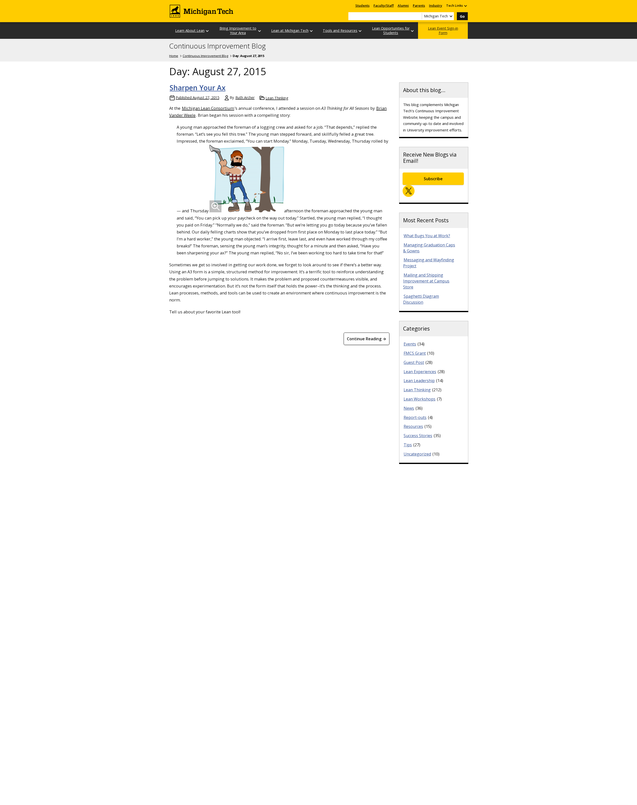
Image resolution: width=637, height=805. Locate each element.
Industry (435, 5)
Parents (419, 5)
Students (362, 5)
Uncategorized (417, 454)
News (409, 408)
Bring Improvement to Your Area (237, 30)
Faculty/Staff (383, 5)
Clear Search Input (418, 16)
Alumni (403, 5)
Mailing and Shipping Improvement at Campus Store (426, 281)
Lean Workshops (419, 399)
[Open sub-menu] (465, 5)
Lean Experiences (420, 371)
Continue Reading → (366, 339)
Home (173, 56)
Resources (413, 426)
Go (462, 16)
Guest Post (414, 362)
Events (410, 344)
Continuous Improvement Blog (217, 46)
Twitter (409, 191)
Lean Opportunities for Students (391, 30)
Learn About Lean (190, 30)
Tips (408, 445)
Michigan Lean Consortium (208, 108)
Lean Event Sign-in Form (443, 30)
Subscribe (433, 178)
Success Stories (418, 435)
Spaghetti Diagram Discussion (421, 299)
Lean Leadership (419, 380)
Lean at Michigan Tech (290, 30)
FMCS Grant (415, 353)
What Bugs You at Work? (427, 235)
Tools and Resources (340, 30)
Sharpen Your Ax (197, 87)
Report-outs (415, 417)
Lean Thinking (276, 98)
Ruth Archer (245, 97)
